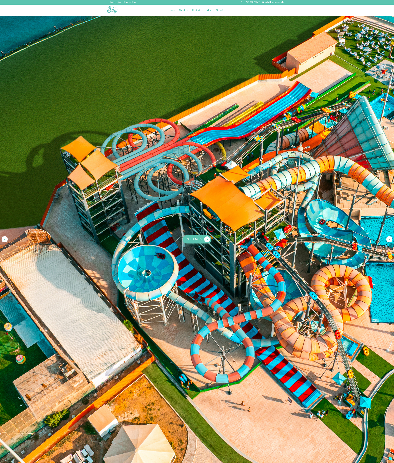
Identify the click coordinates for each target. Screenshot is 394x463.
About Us (183, 10)
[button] (5, 239)
